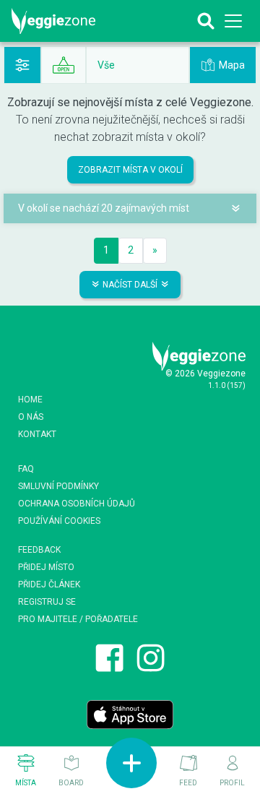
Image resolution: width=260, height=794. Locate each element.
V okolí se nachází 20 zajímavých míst (103, 208)
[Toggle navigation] (233, 21)
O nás (30, 417)
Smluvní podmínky (58, 486)
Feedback (39, 550)
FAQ (26, 469)
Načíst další (130, 285)
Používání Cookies (59, 521)
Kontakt (37, 434)
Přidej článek (49, 584)
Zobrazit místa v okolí (130, 170)
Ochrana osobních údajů (76, 504)
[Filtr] (22, 65)
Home (30, 399)
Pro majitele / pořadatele (78, 619)
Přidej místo (46, 567)
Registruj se (47, 602)
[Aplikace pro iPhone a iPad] (130, 714)
